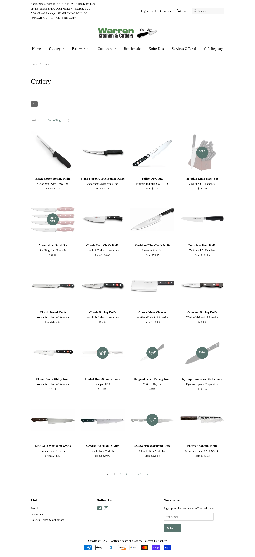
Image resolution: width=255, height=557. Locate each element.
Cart (185, 11)
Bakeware (79, 49)
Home (36, 49)
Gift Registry (213, 49)
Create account (163, 11)
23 (139, 474)
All (34, 104)
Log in (145, 11)
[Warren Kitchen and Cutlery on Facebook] (99, 509)
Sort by (35, 120)
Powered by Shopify (155, 540)
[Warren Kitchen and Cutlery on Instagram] (106, 509)
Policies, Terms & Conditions (47, 519)
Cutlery (55, 49)
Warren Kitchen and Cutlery (126, 540)
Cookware (105, 49)
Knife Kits (156, 49)
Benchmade (132, 49)
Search (34, 508)
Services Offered (184, 49)
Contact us (37, 514)
